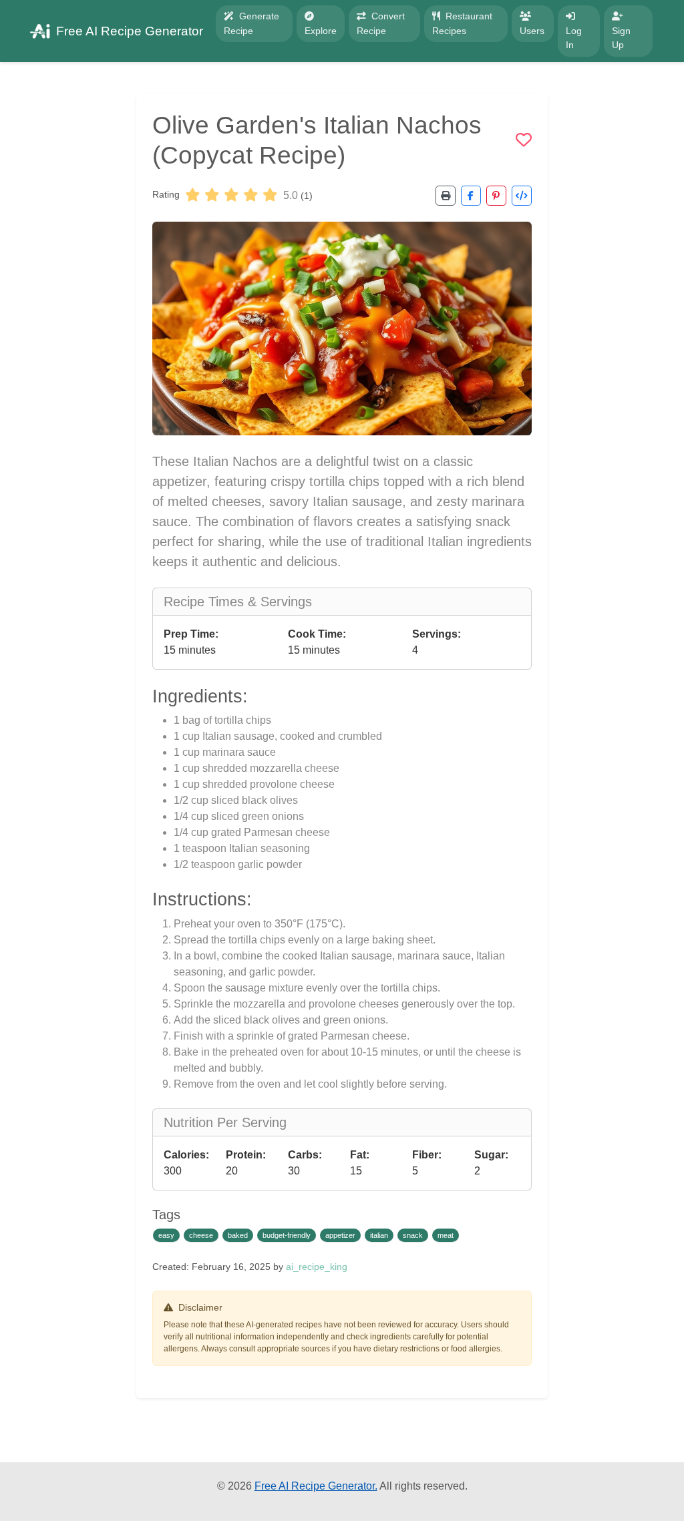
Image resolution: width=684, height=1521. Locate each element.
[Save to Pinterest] (496, 196)
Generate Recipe (251, 23)
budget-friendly (287, 1235)
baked (238, 1235)
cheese (201, 1235)
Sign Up (621, 38)
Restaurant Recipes (462, 23)
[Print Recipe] (446, 196)
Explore (321, 30)
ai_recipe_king (316, 1266)
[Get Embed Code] (522, 196)
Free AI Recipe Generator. (315, 1486)
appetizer (340, 1235)
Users (532, 30)
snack (413, 1235)
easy (166, 1235)
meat (446, 1235)
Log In (574, 38)
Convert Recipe (381, 23)
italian (379, 1235)
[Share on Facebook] (471, 196)
